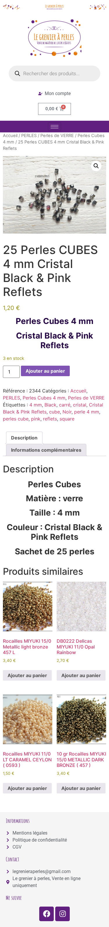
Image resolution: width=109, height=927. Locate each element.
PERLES (29, 135)
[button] (96, 166)
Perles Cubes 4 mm (44, 398)
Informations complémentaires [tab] (46, 450)
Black (50, 405)
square (67, 419)
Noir (67, 412)
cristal (79, 405)
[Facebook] (46, 914)
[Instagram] (62, 914)
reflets (50, 419)
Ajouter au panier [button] (27, 675)
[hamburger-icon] (54, 126)
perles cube (15, 419)
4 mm (35, 405)
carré (64, 405)
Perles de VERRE (57, 135)
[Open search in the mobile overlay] (54, 73)
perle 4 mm (86, 412)
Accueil (10, 135)
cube (54, 412)
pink (35, 419)
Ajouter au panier (45, 371)
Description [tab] (24, 438)
